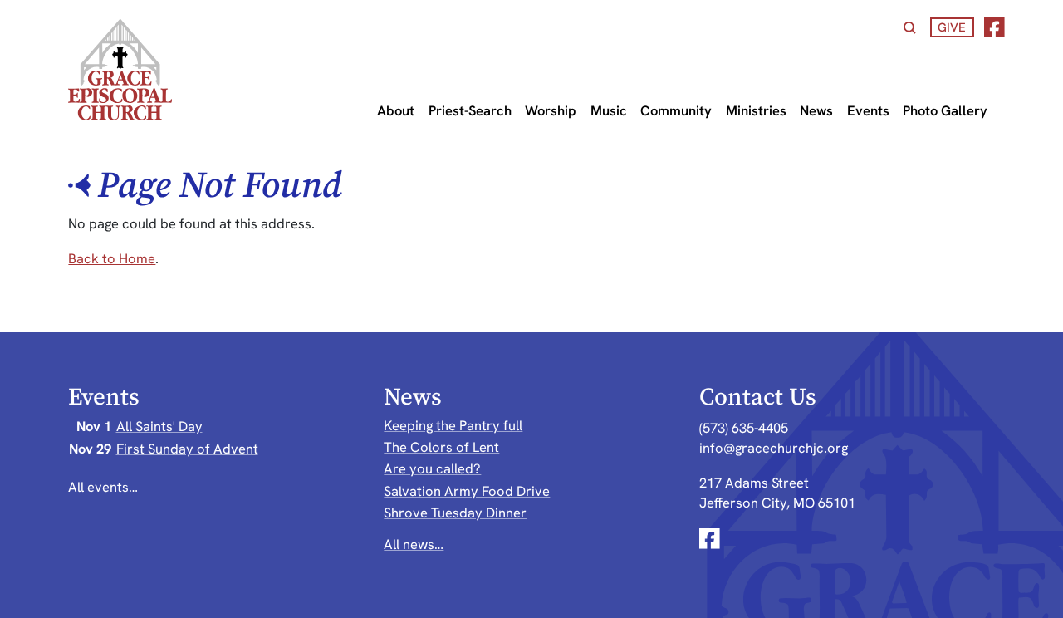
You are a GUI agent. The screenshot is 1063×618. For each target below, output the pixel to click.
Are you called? (432, 468)
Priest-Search (470, 110)
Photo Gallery (945, 110)
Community (676, 110)
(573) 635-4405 (743, 428)
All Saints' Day (159, 426)
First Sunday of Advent (187, 448)
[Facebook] (994, 27)
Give (952, 27)
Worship (550, 110)
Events (868, 110)
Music (608, 110)
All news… (413, 544)
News (816, 110)
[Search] (909, 27)
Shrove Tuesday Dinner (455, 512)
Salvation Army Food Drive (467, 491)
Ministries (756, 110)
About (395, 110)
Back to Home (111, 258)
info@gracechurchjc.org (773, 448)
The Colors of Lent (441, 447)
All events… (103, 487)
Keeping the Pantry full (453, 425)
